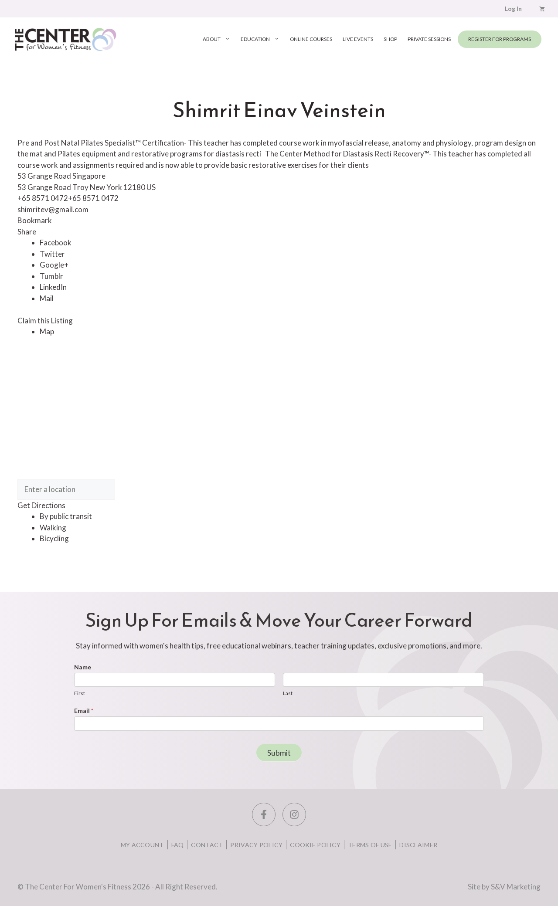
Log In (513, 8)
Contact (207, 844)
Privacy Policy (256, 844)
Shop (390, 39)
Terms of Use (370, 844)
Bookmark (34, 220)
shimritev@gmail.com (52, 209)
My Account (142, 844)
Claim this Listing (45, 320)
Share (26, 231)
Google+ (54, 264)
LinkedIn (53, 287)
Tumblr (51, 276)
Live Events (358, 39)
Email (83, 710)
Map (47, 331)
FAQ (177, 844)
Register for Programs (499, 39)
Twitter (52, 253)
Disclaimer (418, 844)
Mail (47, 298)
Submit (279, 752)
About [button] (212, 39)
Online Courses (311, 39)
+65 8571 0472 (93, 198)
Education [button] (255, 39)
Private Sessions (429, 39)
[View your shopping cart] (542, 8)
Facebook (55, 242)
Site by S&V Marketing (504, 886)
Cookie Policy (315, 844)
